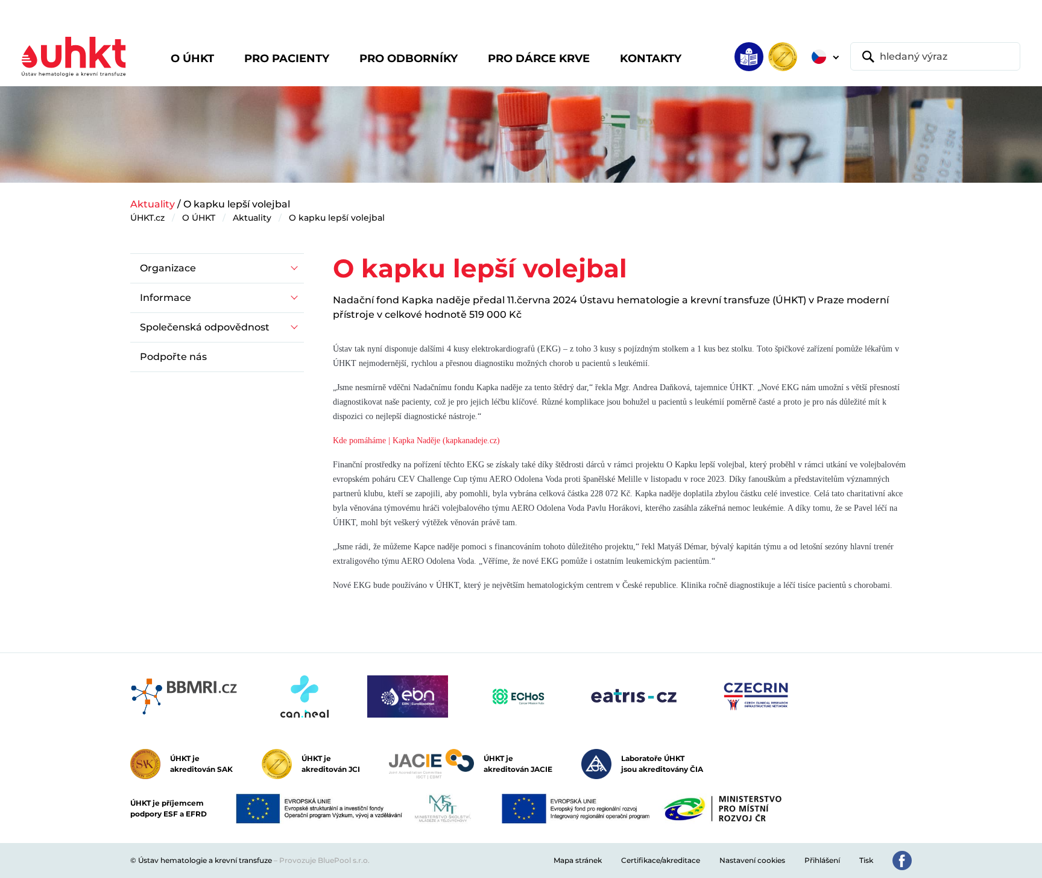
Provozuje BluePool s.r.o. (324, 860)
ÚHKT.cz (147, 217)
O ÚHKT (198, 217)
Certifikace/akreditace (660, 860)
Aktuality (152, 204)
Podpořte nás (173, 356)
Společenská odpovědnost (205, 327)
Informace (165, 297)
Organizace (168, 268)
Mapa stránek (578, 860)
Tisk (866, 860)
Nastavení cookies (752, 860)
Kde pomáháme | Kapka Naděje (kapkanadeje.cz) (416, 440)
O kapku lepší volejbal (337, 217)
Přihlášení (822, 860)
